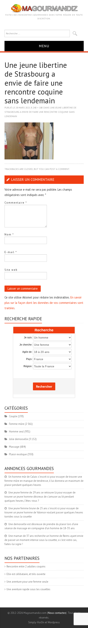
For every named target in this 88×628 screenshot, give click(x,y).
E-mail (11, 252)
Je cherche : (26, 344)
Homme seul (16, 431)
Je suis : (28, 337)
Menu (44, 46)
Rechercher (44, 386)
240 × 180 (38, 107)
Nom (9, 234)
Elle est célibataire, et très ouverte (26, 574)
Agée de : (27, 351)
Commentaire (16, 202)
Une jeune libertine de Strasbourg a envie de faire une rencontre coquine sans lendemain (40, 112)
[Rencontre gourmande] (44, 8)
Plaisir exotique (18, 454)
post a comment (59, 169)
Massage (14, 446)
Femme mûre (16, 424)
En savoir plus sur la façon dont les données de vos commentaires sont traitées (44, 302)
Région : (28, 366)
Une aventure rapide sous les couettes (28, 589)
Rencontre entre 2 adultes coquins (26, 566)
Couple (13, 416)
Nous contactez (57, 613)
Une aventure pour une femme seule (27, 581)
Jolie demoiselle (18, 439)
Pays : (29, 359)
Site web (11, 270)
